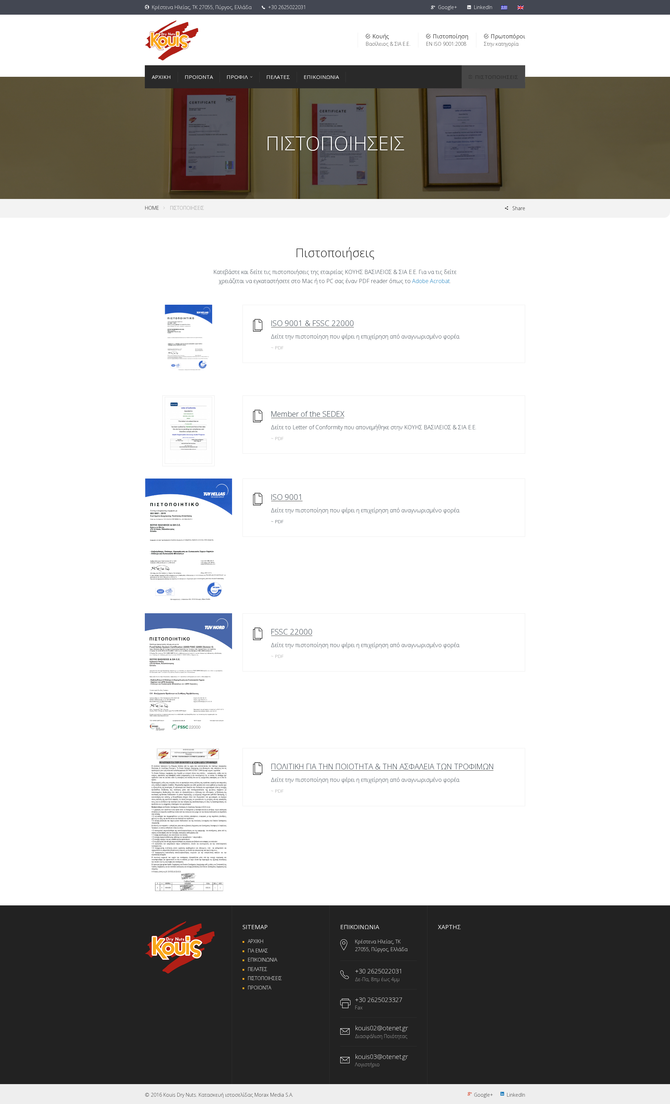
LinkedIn (482, 7)
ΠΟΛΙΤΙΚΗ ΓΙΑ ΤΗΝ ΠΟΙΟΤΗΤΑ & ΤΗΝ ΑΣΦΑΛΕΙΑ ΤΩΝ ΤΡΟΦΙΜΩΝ (382, 766)
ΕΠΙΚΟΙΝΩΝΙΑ (321, 76)
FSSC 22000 (292, 631)
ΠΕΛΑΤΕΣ (278, 76)
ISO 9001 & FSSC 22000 (312, 323)
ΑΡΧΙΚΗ (161, 76)
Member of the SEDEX (307, 413)
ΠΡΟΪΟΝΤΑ (199, 76)
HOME (152, 208)
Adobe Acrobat (431, 281)
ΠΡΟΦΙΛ (237, 76)
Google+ (447, 7)
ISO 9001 (287, 496)
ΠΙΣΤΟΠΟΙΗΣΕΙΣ (496, 76)
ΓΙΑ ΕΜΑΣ (258, 950)
